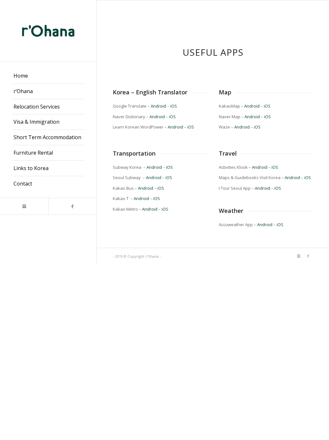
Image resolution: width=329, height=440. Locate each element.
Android (158, 106)
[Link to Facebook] (72, 206)
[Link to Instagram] (24, 206)
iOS (173, 106)
